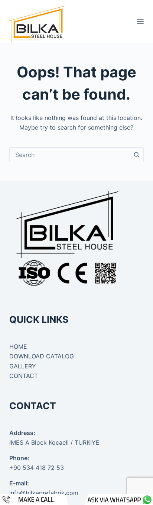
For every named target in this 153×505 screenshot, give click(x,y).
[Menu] (140, 21)
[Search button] (136, 155)
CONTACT (23, 375)
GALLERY (22, 366)
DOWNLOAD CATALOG (41, 356)
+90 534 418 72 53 (36, 467)
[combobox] (70, 154)
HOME (18, 346)
